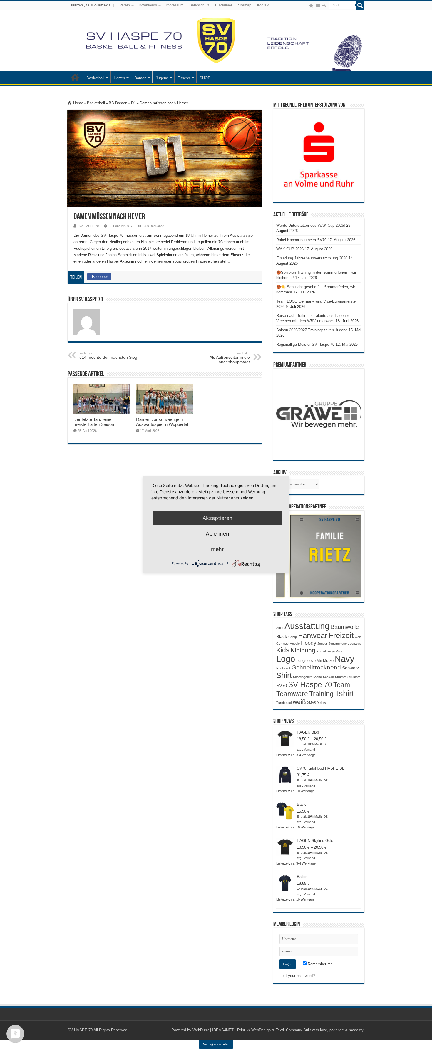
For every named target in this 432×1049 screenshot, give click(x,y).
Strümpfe (353, 677)
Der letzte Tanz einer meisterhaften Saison (93, 422)
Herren (119, 78)
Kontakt (263, 5)
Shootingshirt (302, 677)
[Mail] (318, 5)
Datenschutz (199, 5)
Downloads (148, 5)
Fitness (184, 78)
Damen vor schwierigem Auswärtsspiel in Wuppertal (162, 422)
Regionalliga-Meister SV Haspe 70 (305, 344)
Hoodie (295, 643)
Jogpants (354, 643)
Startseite (75, 77)
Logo (285, 659)
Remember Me (320, 964)
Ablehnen (217, 533)
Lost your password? (297, 976)
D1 (133, 103)
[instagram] (305, 5)
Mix (319, 660)
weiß (299, 701)
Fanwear (312, 635)
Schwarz (350, 667)
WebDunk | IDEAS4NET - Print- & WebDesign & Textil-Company (247, 1030)
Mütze (328, 660)
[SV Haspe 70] (216, 40)
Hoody (308, 643)
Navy (344, 659)
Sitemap (244, 5)
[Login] (324, 5)
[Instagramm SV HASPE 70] (311, 5)
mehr (217, 549)
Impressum (174, 5)
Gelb (358, 637)
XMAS (311, 702)
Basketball (95, 78)
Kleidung (303, 650)
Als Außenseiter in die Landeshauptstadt (230, 357)
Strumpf (340, 677)
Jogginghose (338, 643)
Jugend (162, 78)
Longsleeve (306, 660)
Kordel (321, 651)
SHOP (205, 78)
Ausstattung (306, 626)
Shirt (284, 675)
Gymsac (282, 643)
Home (77, 103)
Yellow (321, 702)
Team (341, 685)
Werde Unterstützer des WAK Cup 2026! (310, 225)
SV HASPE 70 (89, 226)
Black (281, 636)
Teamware (292, 694)
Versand (309, 749)
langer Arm (334, 651)
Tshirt (344, 693)
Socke (317, 677)
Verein (125, 5)
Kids (282, 650)
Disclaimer (223, 5)
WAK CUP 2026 (290, 249)
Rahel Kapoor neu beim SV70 (301, 240)
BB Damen (118, 103)
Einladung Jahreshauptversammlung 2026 (311, 258)
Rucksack (283, 668)
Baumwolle (345, 627)
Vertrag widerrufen (216, 1044)
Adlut (279, 628)
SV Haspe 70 (310, 684)
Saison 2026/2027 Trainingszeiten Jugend (311, 330)
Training (321, 694)
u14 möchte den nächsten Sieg (108, 355)
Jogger (322, 643)
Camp (292, 637)
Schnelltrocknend (316, 667)
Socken (328, 677)
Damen (140, 78)
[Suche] (360, 5)
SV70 (281, 685)
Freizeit (341, 635)
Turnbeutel (284, 702)
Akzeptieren (217, 518)
